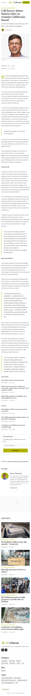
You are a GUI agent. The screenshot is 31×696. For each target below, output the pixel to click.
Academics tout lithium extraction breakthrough (12, 628)
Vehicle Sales (17, 677)
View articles (13, 487)
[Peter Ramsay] (2, 30)
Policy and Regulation (7, 682)
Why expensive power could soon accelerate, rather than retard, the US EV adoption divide (15, 388)
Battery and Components (8, 8)
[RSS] (6, 650)
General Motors (24, 461)
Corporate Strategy (6, 677)
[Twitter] (2, 650)
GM (16, 76)
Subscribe (26, 2)
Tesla (16, 682)
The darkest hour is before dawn (12, 380)
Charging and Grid (22, 680)
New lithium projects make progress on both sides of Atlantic (13, 599)
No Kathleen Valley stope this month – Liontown (14, 543)
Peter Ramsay (8, 30)
